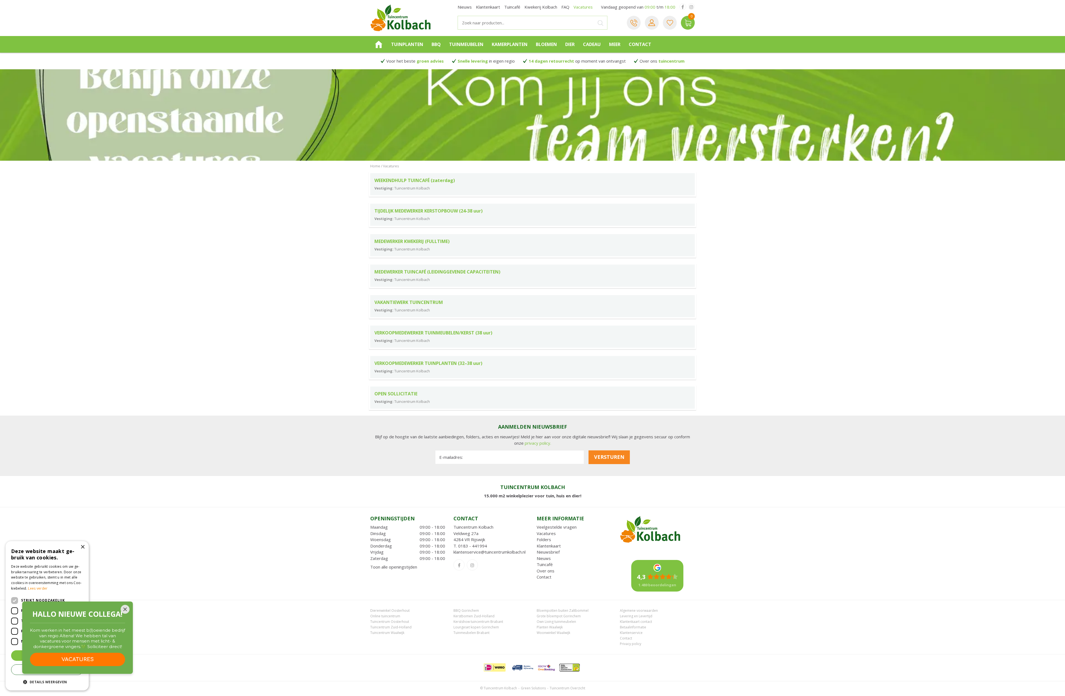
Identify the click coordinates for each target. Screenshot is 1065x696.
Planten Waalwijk (550, 627)
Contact (544, 577)
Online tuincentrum (385, 616)
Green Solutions (533, 688)
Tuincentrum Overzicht (567, 688)
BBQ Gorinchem (466, 610)
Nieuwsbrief (548, 552)
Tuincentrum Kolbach (473, 527)
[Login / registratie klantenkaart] (652, 23)
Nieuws (544, 558)
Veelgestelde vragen (557, 527)
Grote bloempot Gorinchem (559, 616)
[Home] (378, 44)
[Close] (125, 609)
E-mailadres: (451, 457)
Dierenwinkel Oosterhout (390, 610)
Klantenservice (631, 633)
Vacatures (546, 533)
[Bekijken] (688, 23)
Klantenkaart (549, 546)
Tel (634, 23)
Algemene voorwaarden (639, 610)
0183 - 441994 (472, 546)
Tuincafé (545, 564)
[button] (47, 682)
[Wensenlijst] (670, 23)
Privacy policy (630, 644)
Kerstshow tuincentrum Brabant (478, 622)
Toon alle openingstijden (393, 567)
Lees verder (37, 588)
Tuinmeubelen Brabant (471, 633)
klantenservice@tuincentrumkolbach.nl (489, 552)
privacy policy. (538, 443)
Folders (544, 539)
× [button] (82, 547)
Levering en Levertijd (636, 616)
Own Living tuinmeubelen (556, 622)
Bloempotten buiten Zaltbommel (563, 610)
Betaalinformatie (633, 627)
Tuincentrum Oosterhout (389, 622)
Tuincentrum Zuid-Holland (391, 627)
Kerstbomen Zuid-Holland (474, 616)
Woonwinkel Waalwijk (553, 633)
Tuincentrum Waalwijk (387, 633)
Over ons (545, 571)
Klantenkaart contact (636, 622)
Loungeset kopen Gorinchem (476, 627)
